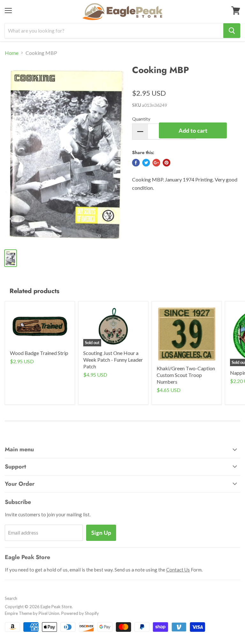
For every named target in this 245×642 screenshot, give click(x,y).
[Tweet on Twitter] (146, 162)
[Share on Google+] (156, 162)
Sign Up (101, 532)
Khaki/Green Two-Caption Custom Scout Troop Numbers (186, 375)
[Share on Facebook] (136, 162)
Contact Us (178, 569)
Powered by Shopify (80, 613)
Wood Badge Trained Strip (39, 353)
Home (12, 53)
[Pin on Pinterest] (166, 162)
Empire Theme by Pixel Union (32, 613)
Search (11, 598)
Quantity (141, 119)
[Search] (231, 30)
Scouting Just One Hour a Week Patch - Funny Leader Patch (113, 359)
